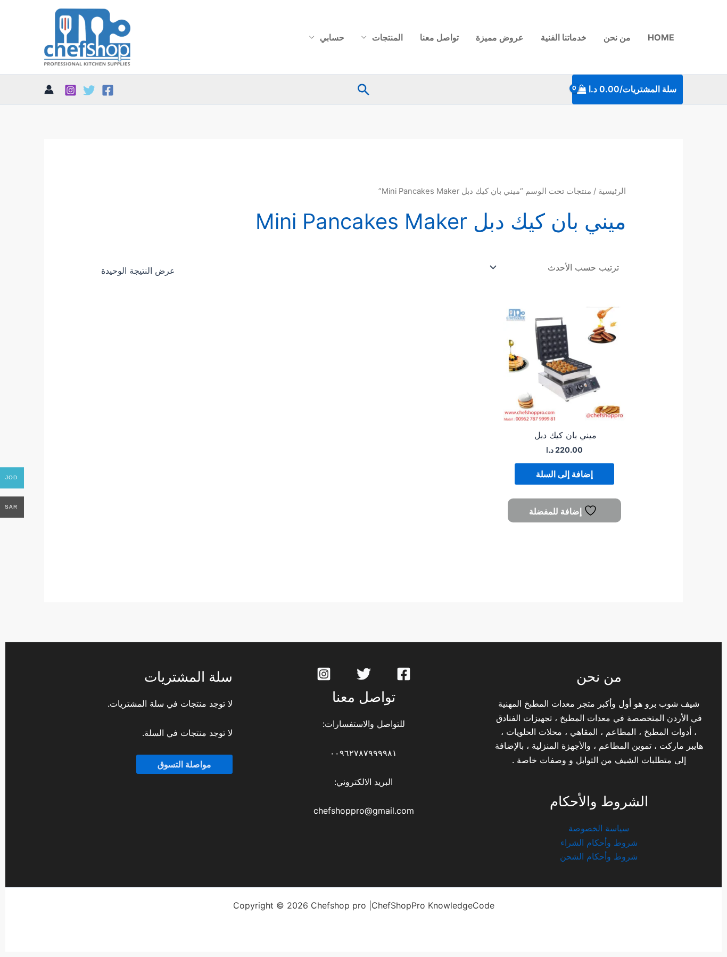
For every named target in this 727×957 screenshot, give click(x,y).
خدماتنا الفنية (563, 37)
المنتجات (387, 37)
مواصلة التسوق (184, 764)
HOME (661, 37)
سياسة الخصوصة (598, 828)
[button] (363, 89)
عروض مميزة (500, 37)
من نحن (617, 37)
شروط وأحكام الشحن (599, 856)
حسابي (332, 37)
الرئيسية (612, 191)
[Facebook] (108, 90)
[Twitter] (89, 90)
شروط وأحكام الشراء (599, 842)
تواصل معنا (439, 37)
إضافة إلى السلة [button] (564, 474)
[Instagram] (70, 90)
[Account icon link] (49, 89)
